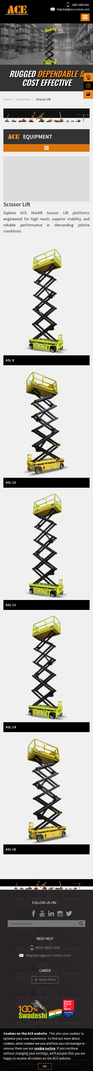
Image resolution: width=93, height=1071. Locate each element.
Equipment (23, 99)
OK (45, 1066)
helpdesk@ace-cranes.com (73, 9)
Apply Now (47, 980)
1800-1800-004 (79, 5)
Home (7, 99)
